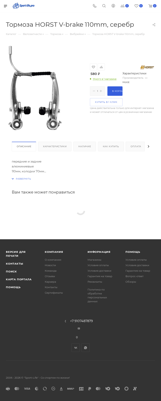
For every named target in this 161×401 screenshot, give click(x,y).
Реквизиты (95, 281)
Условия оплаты (98, 265)
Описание (24, 146)
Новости (50, 265)
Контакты (14, 263)
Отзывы (50, 276)
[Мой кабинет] (113, 6)
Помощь (13, 287)
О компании (53, 259)
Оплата (136, 146)
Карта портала (18, 279)
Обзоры (130, 281)
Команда (51, 270)
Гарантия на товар (100, 276)
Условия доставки (99, 270)
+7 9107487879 (81, 321)
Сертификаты (54, 292)
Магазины (94, 259)
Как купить (111, 146)
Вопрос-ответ (134, 276)
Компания (54, 251)
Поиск (11, 271)
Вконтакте (75, 347)
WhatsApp (85, 347)
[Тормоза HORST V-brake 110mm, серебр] (34, 88)
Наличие (84, 146)
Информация (99, 251)
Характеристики (55, 146)
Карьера (50, 281)
